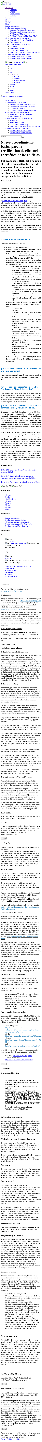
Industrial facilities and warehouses (22, 30)
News (7, 20)
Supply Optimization (17, 48)
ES (11, 66)
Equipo (12, 12)
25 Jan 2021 (5, 470)
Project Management (12, 26)
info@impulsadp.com (13, 64)
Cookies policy (10, 570)
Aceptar (3, 1439)
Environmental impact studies (20, 56)
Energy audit (14, 46)
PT (11, 68)
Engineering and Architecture (15, 28)
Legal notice (9, 568)
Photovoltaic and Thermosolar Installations (25, 52)
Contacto (8, 574)
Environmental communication (21, 58)
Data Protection (10, 572)
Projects (8, 18)
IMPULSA (9, 8)
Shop (7, 24)
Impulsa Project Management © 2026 (18, 566)
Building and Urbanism (18, 34)
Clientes (13, 16)
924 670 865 (9, 558)
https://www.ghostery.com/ (22, 1056)
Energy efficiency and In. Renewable (18, 44)
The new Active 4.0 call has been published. (25, 482)
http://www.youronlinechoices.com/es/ (18, 1060)
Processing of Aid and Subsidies (21, 40)
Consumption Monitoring (19, 50)
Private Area (9, 93)
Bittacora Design (11, 576)
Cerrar (4, 838)
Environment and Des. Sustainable (17, 54)
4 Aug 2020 (5, 482)
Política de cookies (13, 1439)
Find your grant (15, 42)
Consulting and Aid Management (17, 38)
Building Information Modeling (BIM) (23, 36)
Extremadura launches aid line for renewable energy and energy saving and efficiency (19, 477)
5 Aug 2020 (5, 476)
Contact (8, 22)
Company (13, 10)
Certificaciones (15, 14)
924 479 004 (18, 62)
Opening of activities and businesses (22, 32)
